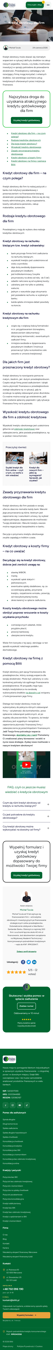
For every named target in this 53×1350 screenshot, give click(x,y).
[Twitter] (29, 962)
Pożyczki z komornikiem (13, 1186)
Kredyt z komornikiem (12, 1221)
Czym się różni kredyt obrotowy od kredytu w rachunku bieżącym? (21, 804)
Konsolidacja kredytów (12, 1146)
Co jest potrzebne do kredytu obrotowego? (19, 816)
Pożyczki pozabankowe (12, 1195)
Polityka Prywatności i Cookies (30, 1346)
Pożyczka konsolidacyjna (13, 1199)
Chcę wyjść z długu (35, 4)
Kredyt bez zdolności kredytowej (17, 1212)
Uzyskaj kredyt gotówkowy (26, 120)
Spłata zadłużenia (10, 1128)
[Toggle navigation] (48, 5)
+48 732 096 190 (13, 1289)
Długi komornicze (10, 1124)
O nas (5, 1235)
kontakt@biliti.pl (11, 1300)
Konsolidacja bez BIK (12, 1150)
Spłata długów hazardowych (15, 1133)
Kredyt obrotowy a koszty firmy (26, 157)
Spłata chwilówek (10, 1137)
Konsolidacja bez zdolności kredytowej (19, 1159)
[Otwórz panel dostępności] (48, 1345)
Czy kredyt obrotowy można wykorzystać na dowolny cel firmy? (21, 828)
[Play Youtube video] (26, 764)
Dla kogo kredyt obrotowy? (24, 143)
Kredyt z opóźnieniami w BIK (15, 1217)
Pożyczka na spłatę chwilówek (15, 1190)
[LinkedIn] (34, 962)
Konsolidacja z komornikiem (14, 1154)
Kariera (6, 1248)
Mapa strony (8, 1346)
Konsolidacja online (11, 1163)
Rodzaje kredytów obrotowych (26, 140)
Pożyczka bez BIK (10, 1177)
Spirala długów (9, 1119)
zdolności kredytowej (24, 429)
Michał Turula (26, 910)
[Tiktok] (27, 1105)
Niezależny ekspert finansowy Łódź (18, 1256)
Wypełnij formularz (25, 1315)
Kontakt (6, 1243)
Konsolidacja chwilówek (13, 1141)
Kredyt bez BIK (9, 1208)
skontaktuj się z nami (26, 735)
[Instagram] (12, 1105)
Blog (5, 1239)
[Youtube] (20, 1105)
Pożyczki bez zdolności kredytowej (17, 1181)
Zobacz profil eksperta (26, 951)
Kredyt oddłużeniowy (12, 1203)
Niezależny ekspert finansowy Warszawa (20, 1252)
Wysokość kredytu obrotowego (26, 147)
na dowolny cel (33, 692)
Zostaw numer (26, 1006)
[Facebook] (23, 962)
